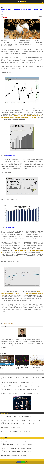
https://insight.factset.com (10, 227)
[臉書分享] (19, 462)
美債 (9, 323)
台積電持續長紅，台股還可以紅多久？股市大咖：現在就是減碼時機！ (21, 367)
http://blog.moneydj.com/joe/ (13, 347)
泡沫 (7, 323)
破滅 (12, 323)
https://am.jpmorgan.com (10, 155)
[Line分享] (23, 462)
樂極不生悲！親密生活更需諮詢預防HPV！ (6, 366)
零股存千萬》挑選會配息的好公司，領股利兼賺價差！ (36, 366)
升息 (5, 323)
